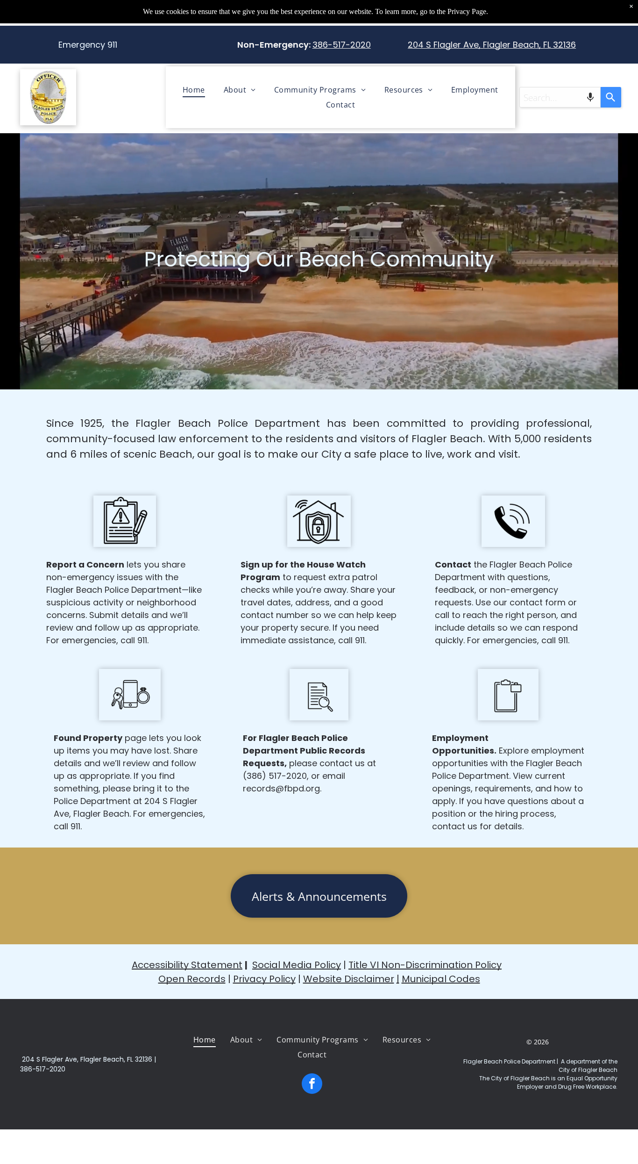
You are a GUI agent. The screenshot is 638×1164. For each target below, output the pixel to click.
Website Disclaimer (348, 978)
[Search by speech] (590, 97)
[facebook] (312, 1084)
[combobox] (560, 97)
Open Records (192, 978)
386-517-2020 (341, 44)
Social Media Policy (296, 964)
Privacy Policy (264, 978)
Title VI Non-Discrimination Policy (425, 964)
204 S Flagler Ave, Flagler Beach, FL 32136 (492, 44)
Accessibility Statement (187, 964)
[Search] (611, 97)
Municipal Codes (441, 978)
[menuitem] (194, 89)
